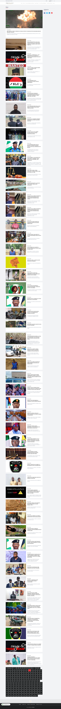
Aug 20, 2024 (29, 79)
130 (30, 685)
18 (18, 670)
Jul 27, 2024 (29, 604)
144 (30, 687)
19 (20, 670)
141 (22, 687)
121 (7, 685)
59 (38, 674)
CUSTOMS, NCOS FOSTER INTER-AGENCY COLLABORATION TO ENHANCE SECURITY (33, 312)
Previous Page (10, 668)
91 (38, 678)
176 (41, 691)
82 (18, 678)
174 (35, 691)
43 (38, 672)
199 (28, 695)
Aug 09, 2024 (29, 297)
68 (22, 676)
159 (33, 689)
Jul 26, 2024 (29, 642)
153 (17, 689)
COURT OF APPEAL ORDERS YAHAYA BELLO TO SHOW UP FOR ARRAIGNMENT (33, 68)
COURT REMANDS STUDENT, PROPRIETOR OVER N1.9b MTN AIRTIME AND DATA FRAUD (32, 452)
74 (36, 676)
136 (9, 687)
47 (11, 674)
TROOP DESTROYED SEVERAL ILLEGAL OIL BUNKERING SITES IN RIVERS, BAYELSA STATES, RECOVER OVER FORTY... (34, 338)
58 (36, 674)
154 (20, 689)
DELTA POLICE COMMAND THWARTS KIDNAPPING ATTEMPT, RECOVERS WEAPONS (33, 120)
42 (36, 672)
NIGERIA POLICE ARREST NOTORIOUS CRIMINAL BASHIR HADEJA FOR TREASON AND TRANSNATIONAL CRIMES (34, 197)
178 (9, 693)
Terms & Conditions (31, 704)
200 (30, 695)
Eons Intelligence (29, 707)
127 (22, 685)
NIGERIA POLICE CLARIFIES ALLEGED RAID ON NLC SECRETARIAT (34, 299)
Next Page (34, 695)
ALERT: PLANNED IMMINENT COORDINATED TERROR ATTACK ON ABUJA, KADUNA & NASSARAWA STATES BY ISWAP (33, 492)
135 (7, 687)
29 (6, 672)
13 (6, 670)
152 (14, 689)
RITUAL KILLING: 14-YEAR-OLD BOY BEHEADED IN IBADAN (33, 261)
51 (20, 674)
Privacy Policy (39, 704)
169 (22, 691)
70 (27, 676)
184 (25, 693)
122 (9, 685)
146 (35, 687)
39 (29, 672)
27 (38, 670)
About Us (24, 704)
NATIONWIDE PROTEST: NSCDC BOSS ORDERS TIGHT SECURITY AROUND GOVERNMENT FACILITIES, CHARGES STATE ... (34, 607)
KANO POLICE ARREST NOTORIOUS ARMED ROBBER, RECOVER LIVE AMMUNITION (33, 362)
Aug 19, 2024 (29, 117)
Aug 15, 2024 (29, 194)
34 (18, 672)
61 (6, 676)
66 (18, 676)
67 (20, 676)
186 (30, 693)
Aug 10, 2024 (29, 271)
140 (20, 687)
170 (25, 691)
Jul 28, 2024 (29, 591)
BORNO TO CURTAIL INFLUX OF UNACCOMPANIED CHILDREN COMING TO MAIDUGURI (34, 414)
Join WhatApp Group (6, 704)
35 (20, 672)
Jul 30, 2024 (29, 565)
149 (7, 689)
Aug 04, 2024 (29, 424)
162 (41, 689)
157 (28, 689)
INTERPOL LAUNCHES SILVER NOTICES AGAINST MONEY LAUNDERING (32, 580)
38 (27, 672)
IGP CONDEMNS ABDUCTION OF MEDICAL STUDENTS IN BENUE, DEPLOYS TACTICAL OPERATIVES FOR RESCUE (34, 146)
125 (17, 685)
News (24, 3)
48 (13, 674)
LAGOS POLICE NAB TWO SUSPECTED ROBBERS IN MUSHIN (34, 478)
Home (21, 3)
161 (38, 689)
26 (36, 670)
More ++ (54, 3)
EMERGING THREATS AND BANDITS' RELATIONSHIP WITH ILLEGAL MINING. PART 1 (33, 503)
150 (9, 689)
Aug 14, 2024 (29, 207)
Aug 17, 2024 (29, 143)
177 (7, 693)
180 (14, 693)
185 (28, 693)
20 (22, 670)
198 (25, 695)
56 (31, 674)
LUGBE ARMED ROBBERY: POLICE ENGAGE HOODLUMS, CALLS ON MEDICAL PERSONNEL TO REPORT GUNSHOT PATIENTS (33, 440)
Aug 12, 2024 (29, 258)
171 (28, 691)
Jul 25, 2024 (29, 655)
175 (38, 691)
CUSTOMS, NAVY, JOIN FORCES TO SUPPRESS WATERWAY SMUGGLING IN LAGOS (34, 235)
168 (20, 691)
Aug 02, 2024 (29, 437)
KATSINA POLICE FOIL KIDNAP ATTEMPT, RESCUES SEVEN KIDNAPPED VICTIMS (32, 132)
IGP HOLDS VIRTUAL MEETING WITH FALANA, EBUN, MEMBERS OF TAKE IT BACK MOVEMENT (34, 542)
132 (35, 685)
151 (12, 689)
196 (20, 695)
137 (12, 687)
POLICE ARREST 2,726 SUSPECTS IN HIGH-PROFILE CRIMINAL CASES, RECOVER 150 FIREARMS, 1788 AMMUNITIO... (33, 159)
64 (13, 676)
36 (22, 672)
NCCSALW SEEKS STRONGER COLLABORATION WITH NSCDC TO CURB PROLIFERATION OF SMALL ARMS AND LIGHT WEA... (33, 95)
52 (22, 674)
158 (30, 689)
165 (12, 691)
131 (33, 685)
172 (30, 691)
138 (14, 687)
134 (41, 685)
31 (11, 672)
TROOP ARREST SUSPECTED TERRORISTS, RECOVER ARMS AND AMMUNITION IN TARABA (33, 273)
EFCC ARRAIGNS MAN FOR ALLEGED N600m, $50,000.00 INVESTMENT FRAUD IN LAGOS (33, 107)
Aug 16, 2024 (29, 181)
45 (6, 674)
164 (9, 691)
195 (17, 695)
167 (17, 691)
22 (27, 670)
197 (22, 695)
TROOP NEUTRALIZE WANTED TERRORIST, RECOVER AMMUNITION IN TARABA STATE (34, 529)
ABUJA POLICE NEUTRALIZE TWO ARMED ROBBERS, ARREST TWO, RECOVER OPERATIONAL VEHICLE (33, 632)
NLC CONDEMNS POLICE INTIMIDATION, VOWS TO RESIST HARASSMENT (33, 81)
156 (25, 689)
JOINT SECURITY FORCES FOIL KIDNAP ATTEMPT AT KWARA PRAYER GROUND (34, 645)
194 (14, 695)
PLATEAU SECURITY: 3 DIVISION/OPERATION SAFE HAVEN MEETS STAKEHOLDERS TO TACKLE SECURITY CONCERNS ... (33, 658)
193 (12, 695)
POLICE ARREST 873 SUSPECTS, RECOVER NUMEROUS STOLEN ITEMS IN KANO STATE (34, 248)
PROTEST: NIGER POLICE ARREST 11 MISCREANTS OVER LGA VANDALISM (33, 465)
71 (29, 676)
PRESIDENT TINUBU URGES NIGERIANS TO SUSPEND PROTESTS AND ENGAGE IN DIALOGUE (33, 427)
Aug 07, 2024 (29, 347)
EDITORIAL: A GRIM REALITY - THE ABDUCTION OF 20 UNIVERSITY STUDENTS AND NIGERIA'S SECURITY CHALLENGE (34, 56)
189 (38, 693)
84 (22, 678)
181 (17, 693)
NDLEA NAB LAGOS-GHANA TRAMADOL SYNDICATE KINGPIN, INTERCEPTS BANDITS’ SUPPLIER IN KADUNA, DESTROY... (33, 594)
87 (29, 678)
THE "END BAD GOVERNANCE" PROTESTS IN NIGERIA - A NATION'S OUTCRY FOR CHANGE (33, 286)
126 (20, 685)
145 (33, 687)
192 (9, 695)
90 (36, 678)
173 (33, 691)
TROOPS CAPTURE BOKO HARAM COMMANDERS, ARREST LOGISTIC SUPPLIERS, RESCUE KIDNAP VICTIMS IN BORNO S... (34, 376)
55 (29, 674)
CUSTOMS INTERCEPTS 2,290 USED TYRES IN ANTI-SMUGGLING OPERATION (33, 184)
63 (11, 676)
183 (22, 693)
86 (27, 678)
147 (38, 687)
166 (14, 691)
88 (31, 678)
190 (41, 693)
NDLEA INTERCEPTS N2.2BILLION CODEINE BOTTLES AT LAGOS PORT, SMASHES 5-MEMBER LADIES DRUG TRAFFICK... (33, 43)
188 (35, 693)
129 (28, 685)
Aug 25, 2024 (29, 40)
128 (25, 685)
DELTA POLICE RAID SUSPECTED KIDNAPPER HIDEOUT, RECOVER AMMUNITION (33, 222)
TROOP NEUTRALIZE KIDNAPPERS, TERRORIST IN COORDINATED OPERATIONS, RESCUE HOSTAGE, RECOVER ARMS (33, 620)
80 (13, 678)
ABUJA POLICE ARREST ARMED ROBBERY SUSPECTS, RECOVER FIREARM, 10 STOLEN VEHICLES (33, 350)
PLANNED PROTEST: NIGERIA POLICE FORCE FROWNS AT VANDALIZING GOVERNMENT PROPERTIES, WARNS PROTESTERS (34, 556)
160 (35, 689)
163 (7, 691)
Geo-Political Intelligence (42, 3)
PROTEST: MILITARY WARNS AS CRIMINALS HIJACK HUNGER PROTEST (34, 401)
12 (39, 668)
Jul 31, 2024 (29, 488)
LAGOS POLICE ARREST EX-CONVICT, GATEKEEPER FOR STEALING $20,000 (34, 516)
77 (6, 678)
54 (27, 674)
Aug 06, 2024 (29, 386)
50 (18, 674)
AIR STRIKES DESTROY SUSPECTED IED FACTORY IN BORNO (34, 325)
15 (11, 670)
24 (31, 670)
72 (31, 676)
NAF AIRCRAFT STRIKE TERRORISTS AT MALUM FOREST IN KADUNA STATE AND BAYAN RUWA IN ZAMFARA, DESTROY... (24, 32)
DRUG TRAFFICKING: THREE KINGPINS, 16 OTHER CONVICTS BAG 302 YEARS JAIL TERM (33, 171)
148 (41, 687)
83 (20, 678)
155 (22, 689)
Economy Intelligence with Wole (29, 3)
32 (13, 672)
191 (7, 695)
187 (33, 693)
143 (28, 687)
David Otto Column (49, 3)
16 (13, 670)
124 (14, 685)
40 (31, 672)
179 (12, 693)
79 (11, 678)
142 (25, 687)
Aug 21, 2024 (29, 53)
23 (29, 670)
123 (12, 685)
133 (38, 685)
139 (17, 687)
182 (20, 693)
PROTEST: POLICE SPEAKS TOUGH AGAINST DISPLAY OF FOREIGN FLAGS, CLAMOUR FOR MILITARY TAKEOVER (34, 388)
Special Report (37, 3)
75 (38, 676)
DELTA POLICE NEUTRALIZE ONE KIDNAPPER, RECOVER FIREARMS (33, 568)
